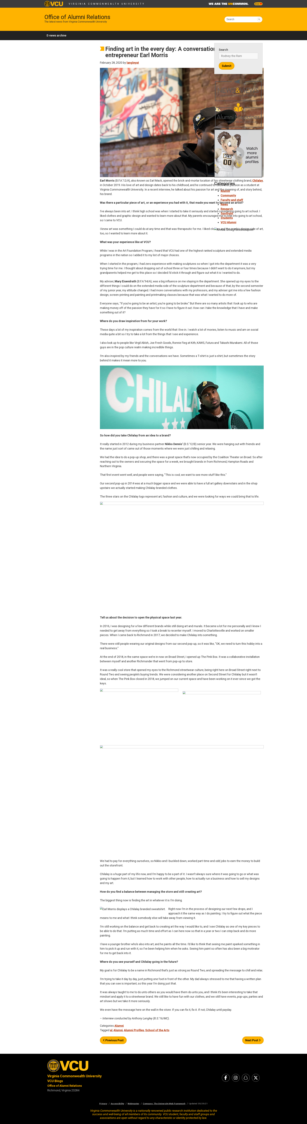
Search (230, 19)
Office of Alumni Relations (77, 17)
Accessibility (117, 1103)
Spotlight (227, 213)
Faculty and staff (232, 200)
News (224, 204)
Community (228, 195)
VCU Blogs (55, 1081)
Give (257, 4)
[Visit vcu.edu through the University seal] (97, 1067)
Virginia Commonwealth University (107, 4)
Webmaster (133, 1103)
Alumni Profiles (134, 1030)
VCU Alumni (228, 222)
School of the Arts (157, 1030)
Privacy (103, 1103)
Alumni (119, 1025)
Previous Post (114, 1040)
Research (227, 209)
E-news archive (56, 35)
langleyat (133, 62)
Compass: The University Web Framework (164, 1103)
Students (227, 217)
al (111, 1030)
